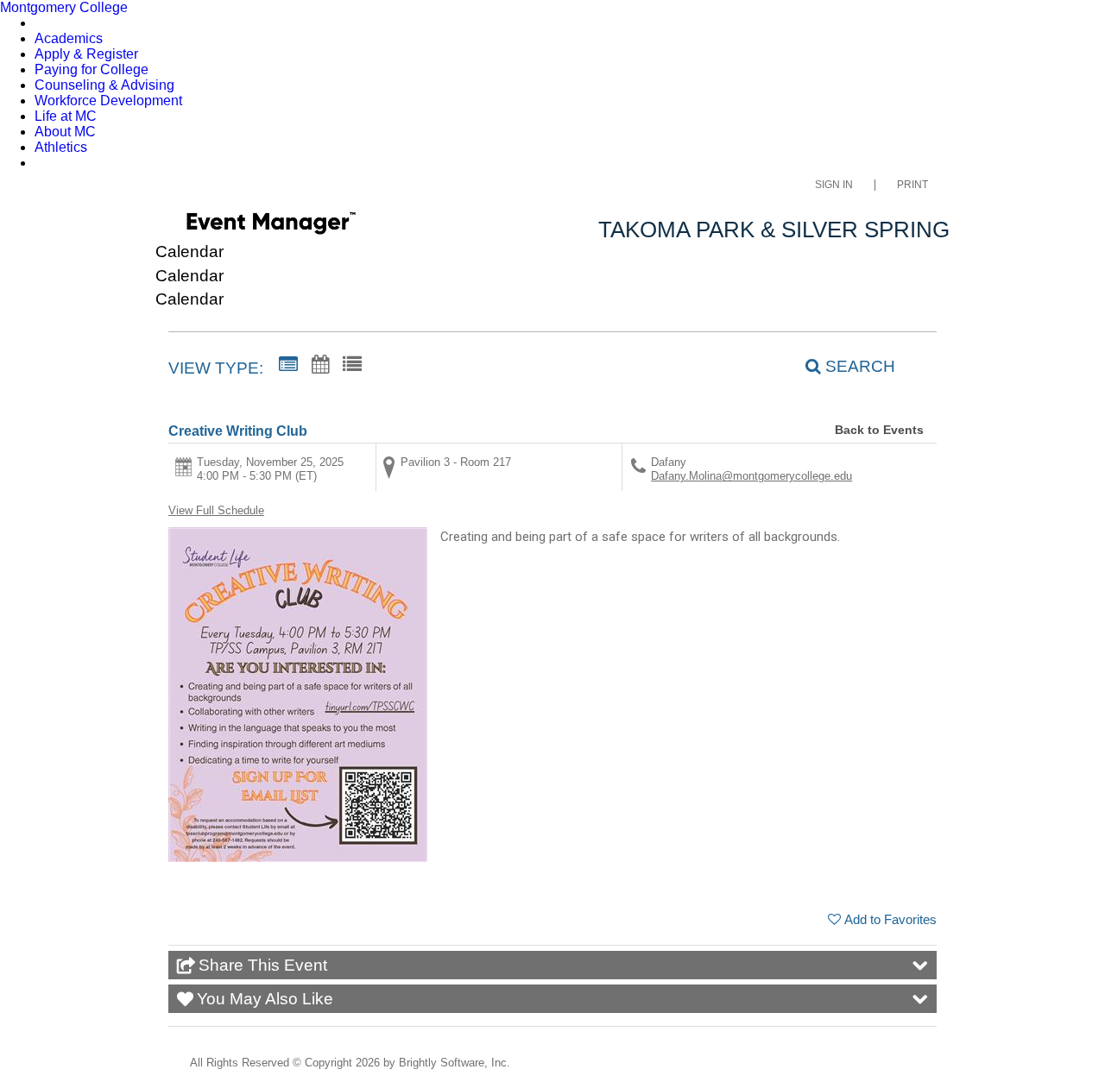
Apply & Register (86, 54)
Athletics (61, 147)
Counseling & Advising (104, 85)
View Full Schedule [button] (216, 510)
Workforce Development (108, 100)
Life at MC (66, 116)
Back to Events (879, 430)
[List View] (352, 365)
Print (912, 185)
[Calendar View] (320, 365)
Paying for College (91, 69)
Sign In (834, 185)
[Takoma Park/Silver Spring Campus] (271, 226)
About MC (65, 131)
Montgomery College (64, 7)
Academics (69, 38)
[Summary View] (288, 365)
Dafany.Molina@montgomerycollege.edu (751, 475)
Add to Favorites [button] (890, 919)
